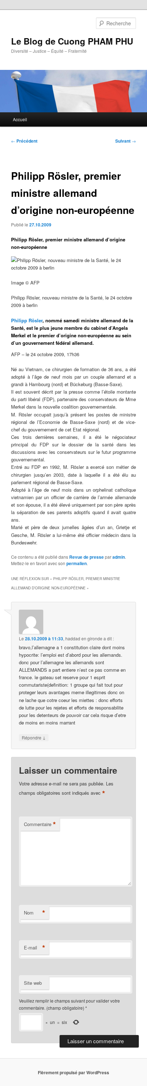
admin (118, 557)
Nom (34, 912)
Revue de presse (86, 557)
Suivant (125, 141)
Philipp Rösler (26, 320)
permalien (76, 563)
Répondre (34, 737)
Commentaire (40, 824)
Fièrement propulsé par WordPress (73, 1072)
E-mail (34, 947)
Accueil (20, 119)
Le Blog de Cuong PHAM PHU (72, 41)
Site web (33, 982)
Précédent (24, 141)
